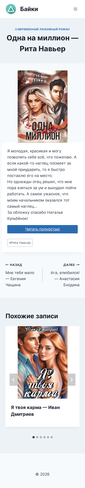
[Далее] (71, 380)
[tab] (33, 437)
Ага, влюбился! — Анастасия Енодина (65, 275)
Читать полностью (42, 229)
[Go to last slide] (14, 380)
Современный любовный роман (42, 29)
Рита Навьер (20, 242)
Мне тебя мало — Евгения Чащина (19, 275)
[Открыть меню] (75, 8)
